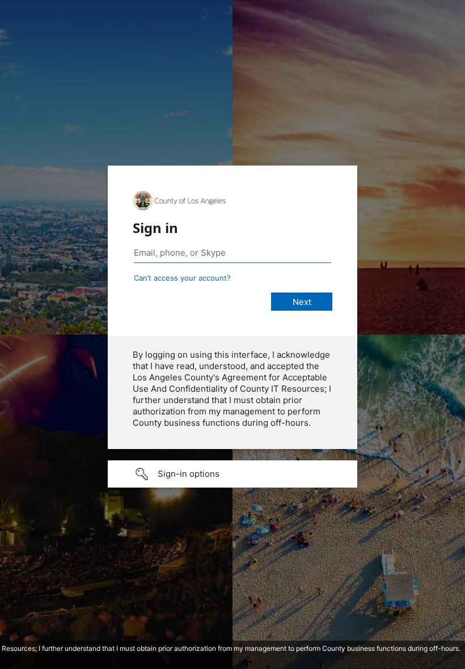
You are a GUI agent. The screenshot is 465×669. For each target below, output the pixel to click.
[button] (232, 474)
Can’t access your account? (182, 277)
